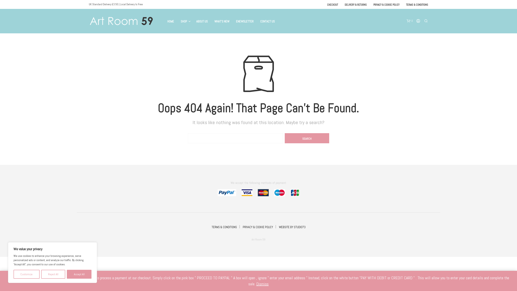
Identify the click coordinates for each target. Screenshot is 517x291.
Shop (184, 21)
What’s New (221, 21)
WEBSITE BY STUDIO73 (292, 227)
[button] (410, 21)
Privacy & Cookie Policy (386, 4)
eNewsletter (245, 21)
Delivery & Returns (356, 4)
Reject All (53, 274)
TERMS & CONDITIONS (224, 227)
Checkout (332, 4)
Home (170, 21)
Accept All (79, 274)
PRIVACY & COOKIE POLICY (258, 227)
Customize (26, 274)
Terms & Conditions (417, 4)
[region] (52, 262)
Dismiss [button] (262, 284)
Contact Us (267, 21)
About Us (202, 21)
